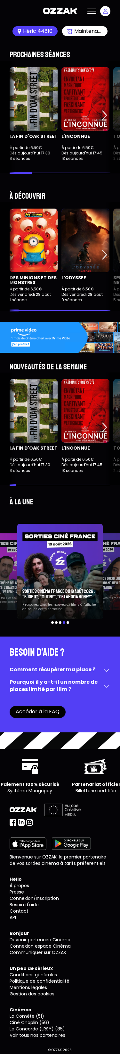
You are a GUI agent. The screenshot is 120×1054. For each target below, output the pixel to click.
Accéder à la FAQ (38, 711)
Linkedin (21, 822)
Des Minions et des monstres (33, 280)
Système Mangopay (29, 790)
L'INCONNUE (75, 136)
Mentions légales (28, 987)
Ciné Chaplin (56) (29, 1022)
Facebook (13, 822)
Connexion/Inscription (34, 898)
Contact (19, 911)
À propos (19, 885)
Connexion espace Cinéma (40, 946)
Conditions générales (33, 975)
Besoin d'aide (24, 904)
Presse (17, 892)
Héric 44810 (37, 31)
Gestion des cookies (32, 994)
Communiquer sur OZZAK (38, 952)
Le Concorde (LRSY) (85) (37, 1029)
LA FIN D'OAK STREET (34, 136)
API (13, 917)
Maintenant (88, 31)
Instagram (29, 822)
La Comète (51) (27, 1016)
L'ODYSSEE (73, 277)
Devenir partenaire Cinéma (40, 939)
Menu (92, 11)
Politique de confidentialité (39, 981)
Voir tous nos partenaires (37, 1035)
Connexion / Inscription (105, 11)
